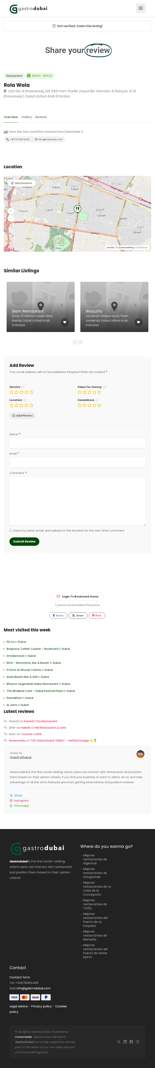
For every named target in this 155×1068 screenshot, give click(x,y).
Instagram (21, 801)
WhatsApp (21, 806)
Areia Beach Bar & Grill (22, 677)
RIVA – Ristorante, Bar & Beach (28, 663)
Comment (18, 473)
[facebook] (131, 1042)
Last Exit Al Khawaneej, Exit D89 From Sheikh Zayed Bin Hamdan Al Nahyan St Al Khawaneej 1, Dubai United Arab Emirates (70, 94)
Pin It (98, 615)
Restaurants (14, 76)
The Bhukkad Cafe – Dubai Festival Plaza (35, 691)
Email (14, 453)
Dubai (22, 642)
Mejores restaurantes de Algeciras (95, 859)
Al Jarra (12, 705)
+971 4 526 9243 (19, 139)
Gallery (26, 117)
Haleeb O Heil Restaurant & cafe (43, 728)
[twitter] (118, 1042)
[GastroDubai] (28, 9)
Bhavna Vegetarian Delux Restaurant (32, 684)
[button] (11, 211)
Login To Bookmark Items (80, 596)
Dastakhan (14, 698)
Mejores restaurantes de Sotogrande (95, 873)
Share (59, 615)
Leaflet (110, 247)
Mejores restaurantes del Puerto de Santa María (95, 951)
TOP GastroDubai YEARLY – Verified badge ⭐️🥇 (63, 740)
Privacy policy (41, 1006)
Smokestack (15, 656)
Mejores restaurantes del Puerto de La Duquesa (95, 920)
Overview (11, 117)
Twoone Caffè (31, 734)
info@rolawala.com (50, 139)
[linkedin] (125, 1042)
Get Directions (23, 183)
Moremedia (17, 740)
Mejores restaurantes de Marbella (95, 935)
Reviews (41, 117)
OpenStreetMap (126, 247)
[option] (41, 310)
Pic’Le (10, 642)
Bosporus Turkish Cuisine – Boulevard (32, 649)
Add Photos (24, 415)
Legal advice (18, 1006)
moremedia (23, 1037)
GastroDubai (20, 757)
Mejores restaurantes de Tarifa (95, 904)
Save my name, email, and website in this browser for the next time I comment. (69, 530)
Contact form (19, 977)
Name (15, 434)
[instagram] (137, 1042)
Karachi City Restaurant (40, 721)
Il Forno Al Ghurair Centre (24, 670)
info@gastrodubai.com (33, 988)
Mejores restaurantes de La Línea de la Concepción (97, 889)
